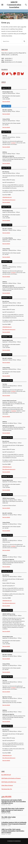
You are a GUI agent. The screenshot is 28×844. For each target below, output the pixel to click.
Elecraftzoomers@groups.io (8, 199)
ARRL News (8, 796)
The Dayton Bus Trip (6, 789)
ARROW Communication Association (14, 4)
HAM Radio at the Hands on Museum (11, 778)
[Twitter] (7, 74)
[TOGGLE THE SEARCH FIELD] (26, 5)
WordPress (17, 841)
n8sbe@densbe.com (7, 197)
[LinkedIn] (18, 74)
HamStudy (13, 410)
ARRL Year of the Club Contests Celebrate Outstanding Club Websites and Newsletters (12, 830)
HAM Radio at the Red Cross (8, 782)
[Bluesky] (22, 74)
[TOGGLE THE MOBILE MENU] (2, 5)
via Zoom (13, 142)
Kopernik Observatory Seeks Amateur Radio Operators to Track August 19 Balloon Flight (12, 810)
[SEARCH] (24, 41)
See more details (6, 101)
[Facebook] (3, 74)
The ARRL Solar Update (8, 817)
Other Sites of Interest (7, 785)
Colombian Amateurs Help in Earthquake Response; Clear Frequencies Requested (14, 823)
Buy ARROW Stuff (6, 774)
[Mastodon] (14, 74)
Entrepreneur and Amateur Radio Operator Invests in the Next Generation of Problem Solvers (13, 801)
